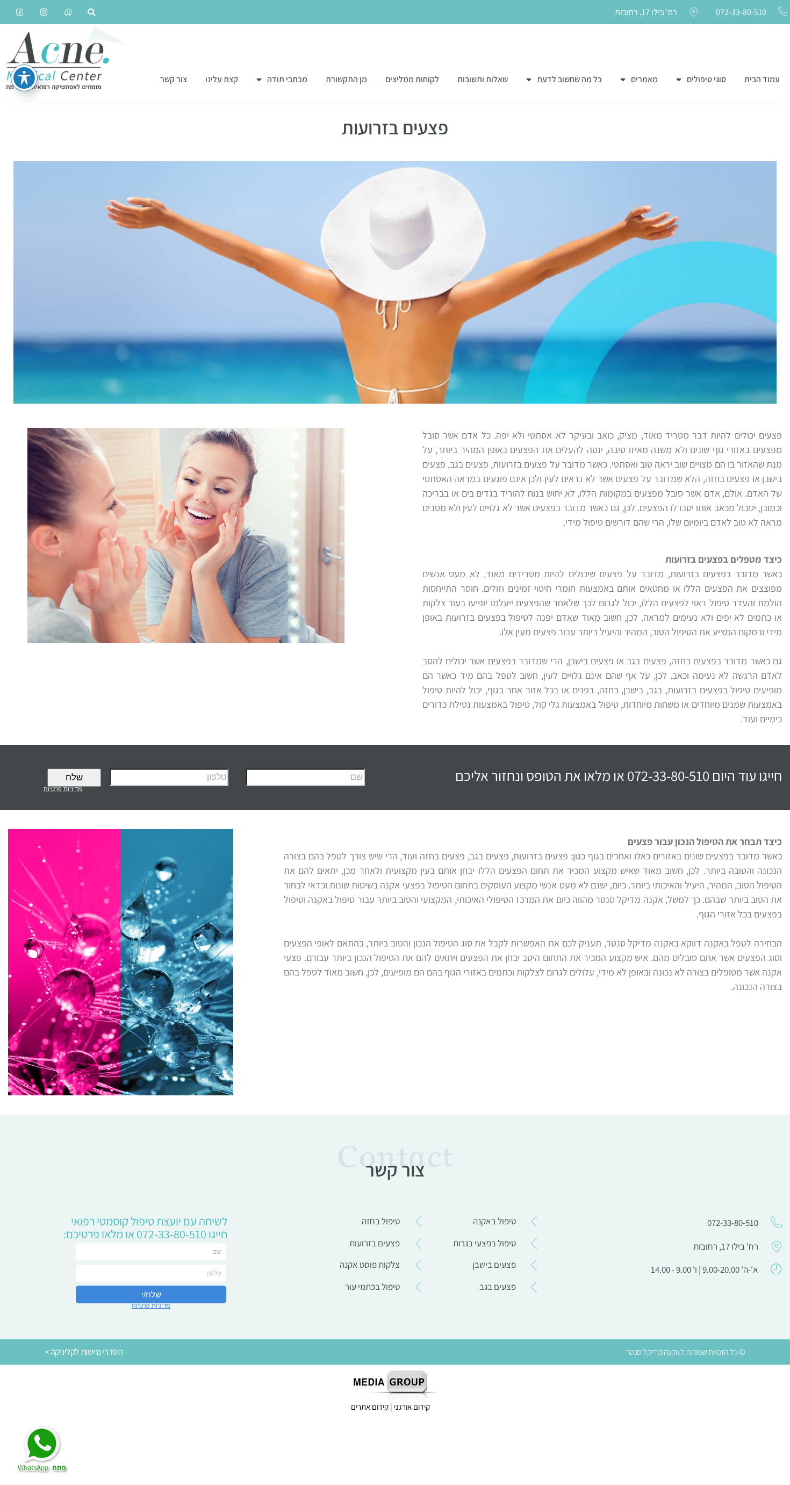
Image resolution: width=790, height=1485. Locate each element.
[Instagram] (44, 12)
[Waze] (68, 12)
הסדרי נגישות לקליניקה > (84, 1352)
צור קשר (173, 79)
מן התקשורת (346, 79)
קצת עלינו (221, 79)
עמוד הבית (762, 79)
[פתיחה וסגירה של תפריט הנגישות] (24, 78)
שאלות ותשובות (482, 79)
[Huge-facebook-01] (20, 12)
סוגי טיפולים (706, 79)
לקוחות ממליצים (412, 79)
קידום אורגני (413, 1407)
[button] (91, 12)
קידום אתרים (370, 1407)
